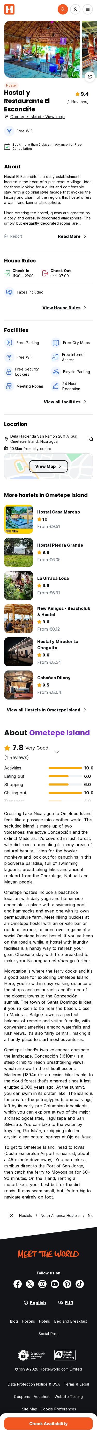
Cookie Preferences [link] (58, 1409)
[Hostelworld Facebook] (17, 1284)
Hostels (28, 1321)
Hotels (44, 1321)
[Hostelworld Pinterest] (67, 1284)
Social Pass (48, 1333)
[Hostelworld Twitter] (30, 1284)
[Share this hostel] (90, 77)
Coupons (22, 1396)
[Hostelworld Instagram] (42, 1284)
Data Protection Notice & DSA (34, 1384)
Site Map (30, 1409)
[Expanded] (11, 1215)
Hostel (11, 85)
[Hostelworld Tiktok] (80, 1284)
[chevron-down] (56, 752)
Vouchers (42, 1396)
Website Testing (69, 1396)
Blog (14, 1321)
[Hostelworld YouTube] (55, 1284)
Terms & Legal (76, 1384)
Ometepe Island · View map (37, 116)
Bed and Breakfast (70, 1321)
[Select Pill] (63, 9)
